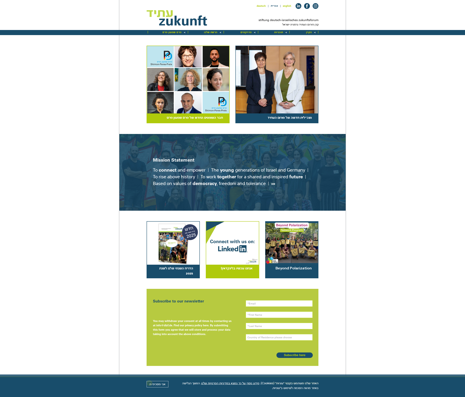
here (206, 325)
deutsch (261, 5)
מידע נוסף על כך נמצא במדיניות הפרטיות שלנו (230, 383)
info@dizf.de (164, 325)
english (287, 5)
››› (272, 183)
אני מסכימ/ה (157, 384)
